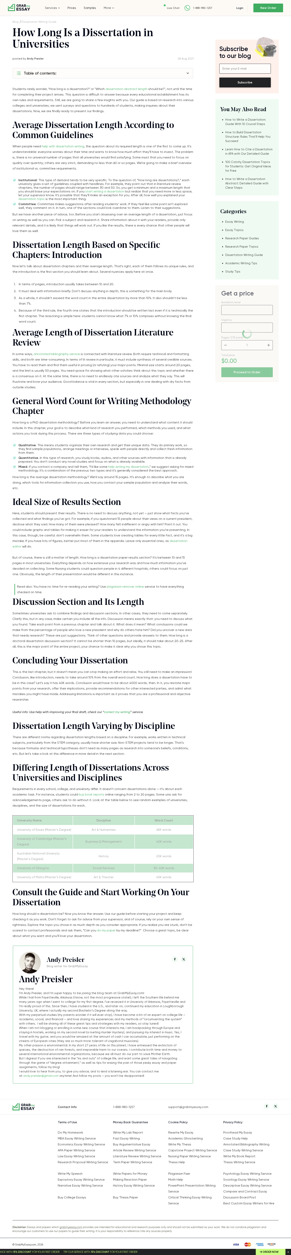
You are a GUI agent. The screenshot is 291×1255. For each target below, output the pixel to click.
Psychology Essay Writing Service (247, 1173)
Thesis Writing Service (239, 1162)
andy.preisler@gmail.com (41, 1076)
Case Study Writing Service (243, 1150)
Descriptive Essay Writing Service (247, 1185)
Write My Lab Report (128, 1132)
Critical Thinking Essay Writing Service (190, 1200)
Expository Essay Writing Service (81, 1179)
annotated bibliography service (57, 354)
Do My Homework (70, 1132)
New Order (268, 8)
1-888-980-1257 (202, 8)
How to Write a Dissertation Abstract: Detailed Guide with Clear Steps (246, 183)
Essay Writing (234, 222)
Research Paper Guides (242, 238)
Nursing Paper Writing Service (189, 1156)
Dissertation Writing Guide (39, 21)
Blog (15, 21)
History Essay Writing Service (134, 1185)
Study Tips (232, 271)
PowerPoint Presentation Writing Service (192, 1188)
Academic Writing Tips (241, 263)
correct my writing (117, 712)
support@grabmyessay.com (188, 1107)
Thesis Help (176, 1162)
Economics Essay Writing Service (81, 1144)
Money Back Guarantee (130, 1122)
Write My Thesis (179, 1144)
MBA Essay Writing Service (77, 1138)
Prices (72, 8)
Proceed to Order (247, 372)
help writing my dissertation (128, 467)
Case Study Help (235, 1138)
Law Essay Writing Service (76, 1156)
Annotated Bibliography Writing (246, 1144)
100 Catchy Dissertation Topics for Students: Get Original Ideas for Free (248, 166)
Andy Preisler (35, 58)
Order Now (271, 1251)
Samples (90, 8)
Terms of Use (67, 1122)
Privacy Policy (232, 1122)
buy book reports (91, 794)
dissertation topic (31, 199)
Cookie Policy (178, 1122)
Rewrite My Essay (180, 1132)
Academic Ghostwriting (185, 1138)
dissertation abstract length (126, 89)
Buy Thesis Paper (125, 1197)
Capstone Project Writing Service (192, 1150)
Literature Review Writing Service (137, 1156)
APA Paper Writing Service (76, 1150)
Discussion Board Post (239, 1197)
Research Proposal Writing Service (83, 1162)
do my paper (106, 930)
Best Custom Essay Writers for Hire (248, 1203)
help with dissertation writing (63, 146)
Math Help (175, 1179)
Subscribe (245, 82)
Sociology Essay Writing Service (246, 1179)
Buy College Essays (72, 1197)
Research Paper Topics (241, 246)
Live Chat (173, 7)
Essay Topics (234, 230)
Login (239, 7)
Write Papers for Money (130, 1173)
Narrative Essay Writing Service (80, 1185)
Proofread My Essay (237, 1132)
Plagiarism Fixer (179, 1173)
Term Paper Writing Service (132, 1162)
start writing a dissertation (105, 191)
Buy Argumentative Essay (131, 1144)
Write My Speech (70, 1173)
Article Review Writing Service (134, 1150)
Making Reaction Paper (130, 1179)
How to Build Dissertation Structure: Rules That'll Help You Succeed (247, 137)
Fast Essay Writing (126, 1138)
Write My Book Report (239, 1156)
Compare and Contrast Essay (245, 1191)
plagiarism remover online (125, 586)
